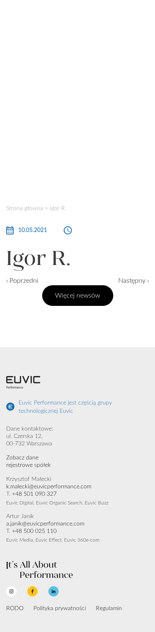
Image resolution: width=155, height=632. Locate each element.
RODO (15, 608)
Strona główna (24, 208)
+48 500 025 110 (34, 531)
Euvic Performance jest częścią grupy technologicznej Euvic (65, 407)
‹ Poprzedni (22, 280)
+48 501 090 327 (34, 494)
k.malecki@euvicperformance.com (48, 487)
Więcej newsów (77, 295)
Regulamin (109, 608)
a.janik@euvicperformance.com (45, 524)
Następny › (133, 280)
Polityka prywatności (59, 608)
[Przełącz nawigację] (144, 13)
